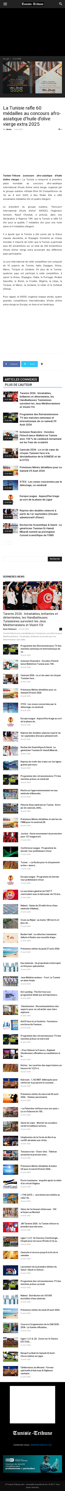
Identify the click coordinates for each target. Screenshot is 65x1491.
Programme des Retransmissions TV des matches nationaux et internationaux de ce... (41, 649)
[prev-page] (5, 543)
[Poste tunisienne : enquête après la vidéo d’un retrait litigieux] (10, 1184)
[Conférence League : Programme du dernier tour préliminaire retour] (10, 852)
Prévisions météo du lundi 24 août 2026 (40, 1310)
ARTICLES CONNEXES (21, 379)
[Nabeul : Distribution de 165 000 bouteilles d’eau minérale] (10, 1299)
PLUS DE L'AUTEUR (18, 385)
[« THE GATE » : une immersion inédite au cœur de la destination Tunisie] (10, 1198)
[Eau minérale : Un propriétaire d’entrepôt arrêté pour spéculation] (10, 967)
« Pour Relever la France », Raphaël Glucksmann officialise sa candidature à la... (40, 1053)
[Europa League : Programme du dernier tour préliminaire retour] (10, 880)
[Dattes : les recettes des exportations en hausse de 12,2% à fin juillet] (10, 1068)
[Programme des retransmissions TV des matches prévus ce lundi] (10, 1285)
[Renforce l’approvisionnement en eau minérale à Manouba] (10, 794)
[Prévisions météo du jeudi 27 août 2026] (10, 952)
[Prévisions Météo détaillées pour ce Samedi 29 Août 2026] (10, 471)
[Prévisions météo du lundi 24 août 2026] (10, 1313)
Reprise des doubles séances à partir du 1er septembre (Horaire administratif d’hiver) (39, 514)
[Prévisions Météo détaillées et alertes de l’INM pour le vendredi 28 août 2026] (10, 823)
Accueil (6, 58)
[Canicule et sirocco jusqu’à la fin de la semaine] (10, 1255)
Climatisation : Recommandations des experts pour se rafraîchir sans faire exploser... (40, 1009)
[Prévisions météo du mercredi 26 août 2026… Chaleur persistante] (10, 1098)
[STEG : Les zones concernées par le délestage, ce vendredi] (10, 485)
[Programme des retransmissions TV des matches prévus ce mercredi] (10, 1039)
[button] (5, 4)
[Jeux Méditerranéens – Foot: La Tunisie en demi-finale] (10, 981)
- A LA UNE (16, 58)
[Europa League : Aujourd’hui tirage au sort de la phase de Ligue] (10, 499)
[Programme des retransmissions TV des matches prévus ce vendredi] (10, 780)
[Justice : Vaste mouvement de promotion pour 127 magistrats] (10, 837)
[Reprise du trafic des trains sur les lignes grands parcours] (10, 765)
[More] (42, 364)
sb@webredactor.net (41, 1444)
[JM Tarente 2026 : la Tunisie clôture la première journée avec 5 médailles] (10, 1227)
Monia (8, 129)
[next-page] (10, 543)
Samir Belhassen (10, 629)
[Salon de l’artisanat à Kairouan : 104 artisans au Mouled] (10, 1213)
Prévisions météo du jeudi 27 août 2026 (40, 949)
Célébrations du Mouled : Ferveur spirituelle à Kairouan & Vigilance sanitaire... (37, 1370)
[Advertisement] (32, 152)
